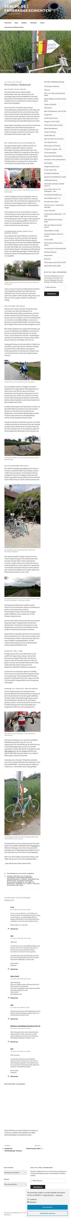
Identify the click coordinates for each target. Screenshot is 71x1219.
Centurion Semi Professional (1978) (55, 248)
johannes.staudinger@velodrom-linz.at (25, 1026)
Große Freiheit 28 (49, 210)
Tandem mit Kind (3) (50, 104)
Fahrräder (33, 23)
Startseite (7, 23)
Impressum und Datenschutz (14, 27)
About (42, 23)
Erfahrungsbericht (25, 877)
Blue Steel (47, 259)
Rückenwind (48, 108)
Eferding (28, 876)
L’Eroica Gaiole (48, 239)
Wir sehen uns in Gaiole (51, 201)
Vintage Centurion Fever (51, 166)
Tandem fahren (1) (49, 135)
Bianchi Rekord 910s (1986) (52, 266)
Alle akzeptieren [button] (48, 1207)
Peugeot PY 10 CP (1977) (51, 121)
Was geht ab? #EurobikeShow (53, 156)
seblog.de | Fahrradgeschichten (27, 8)
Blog (16, 23)
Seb (20, 82)
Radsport (11, 883)
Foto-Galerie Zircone (50, 142)
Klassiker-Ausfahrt (25, 880)
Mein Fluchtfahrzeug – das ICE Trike (55, 111)
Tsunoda (36, 883)
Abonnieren (51, 294)
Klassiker (23, 873)
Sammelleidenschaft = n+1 (52, 198)
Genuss (24, 879)
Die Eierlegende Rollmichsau (53, 195)
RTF (24, 883)
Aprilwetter (18, 876)
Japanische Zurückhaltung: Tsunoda (55, 177)
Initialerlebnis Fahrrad (50, 180)
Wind (21, 885)
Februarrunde (48, 255)
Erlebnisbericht (13, 879)
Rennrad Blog (48, 163)
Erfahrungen (12, 873)
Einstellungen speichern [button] (47, 1213)
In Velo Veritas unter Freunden (53, 125)
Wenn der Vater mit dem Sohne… (54, 139)
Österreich (29, 882)
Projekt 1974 (48, 115)
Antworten (14, 929)
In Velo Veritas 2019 (50, 170)
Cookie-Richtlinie (48, 1195)
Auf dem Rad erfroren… (51, 118)
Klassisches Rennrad (15, 882)
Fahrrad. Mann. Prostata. (51, 230)
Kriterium (47, 90)
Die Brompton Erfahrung (51, 86)
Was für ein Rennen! (50, 252)
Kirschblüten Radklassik (51, 173)
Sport (29, 883)
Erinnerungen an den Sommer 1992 (55, 262)
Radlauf (24, 23)
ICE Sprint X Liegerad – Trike (53, 149)
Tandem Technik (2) (50, 132)
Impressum (59, 1195)
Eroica (24, 751)
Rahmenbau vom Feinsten (52, 146)
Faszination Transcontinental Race (54, 159)
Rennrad (30, 873)
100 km (9, 876)
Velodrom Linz (13, 885)
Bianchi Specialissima (50, 128)
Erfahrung (11, 877)
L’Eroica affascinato (50, 152)
